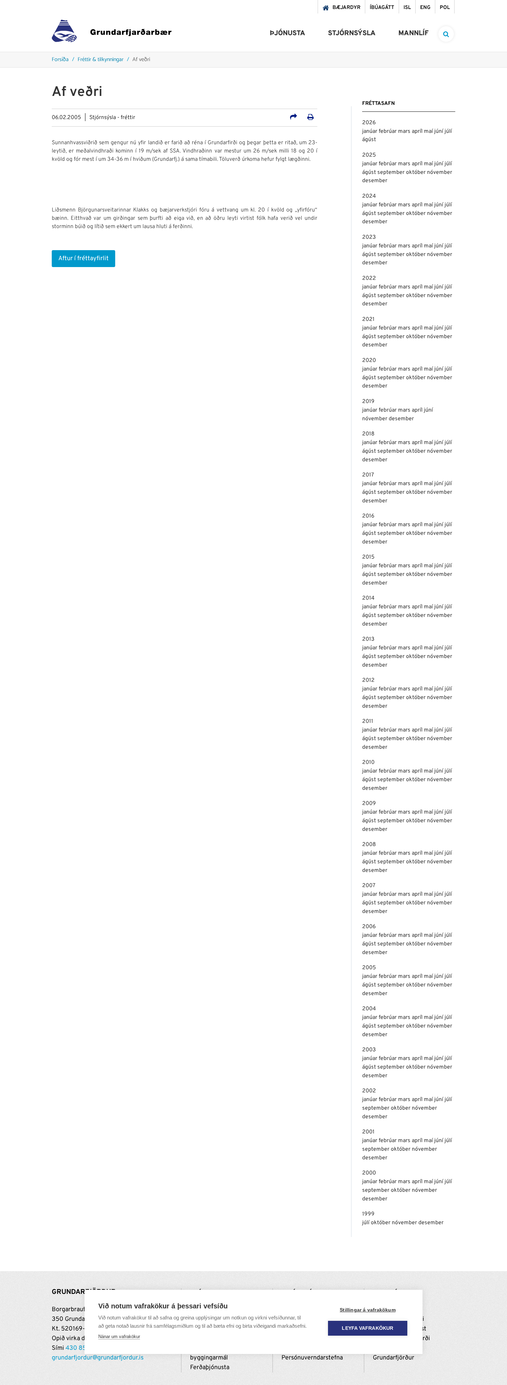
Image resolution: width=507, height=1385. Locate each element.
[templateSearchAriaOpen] (446, 34)
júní (439, 131)
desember (374, 180)
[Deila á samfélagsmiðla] (293, 118)
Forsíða (60, 60)
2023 (369, 237)
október (416, 172)
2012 (368, 680)
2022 (369, 278)
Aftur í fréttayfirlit (83, 259)
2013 (368, 639)
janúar (370, 131)
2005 (369, 967)
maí (429, 131)
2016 (368, 516)
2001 (368, 1132)
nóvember (439, 172)
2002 (369, 1091)
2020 (369, 360)
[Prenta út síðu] (310, 118)
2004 (369, 1008)
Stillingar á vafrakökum (368, 1310)
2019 (368, 401)
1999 (368, 1214)
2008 (369, 844)
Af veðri (141, 60)
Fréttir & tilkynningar (100, 60)
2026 (369, 122)
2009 (369, 803)
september (391, 172)
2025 (369, 155)
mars (405, 131)
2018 (368, 434)
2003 (369, 1050)
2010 (368, 762)
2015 (368, 557)
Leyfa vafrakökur (367, 1328)
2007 (368, 885)
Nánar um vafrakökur (119, 1336)
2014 (368, 598)
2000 (369, 1173)
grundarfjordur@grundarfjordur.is (97, 1358)
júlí (448, 131)
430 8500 (80, 1348)
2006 (369, 926)
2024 (369, 196)
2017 (368, 475)
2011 (367, 721)
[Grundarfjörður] (111, 32)
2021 (368, 319)
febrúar (388, 131)
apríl (418, 131)
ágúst (369, 139)
